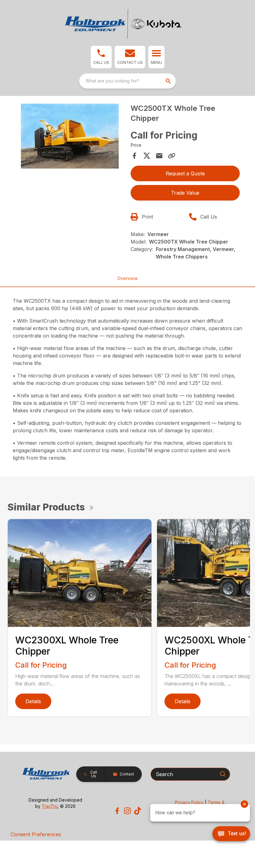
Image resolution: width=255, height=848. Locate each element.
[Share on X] (147, 155)
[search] (169, 81)
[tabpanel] (69, 137)
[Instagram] (127, 811)
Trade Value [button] (185, 193)
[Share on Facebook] (134, 155)
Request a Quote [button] (185, 173)
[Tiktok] (137, 811)
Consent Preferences (36, 834)
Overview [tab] (127, 278)
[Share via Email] (159, 155)
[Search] (222, 774)
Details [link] (33, 701)
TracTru (50, 806)
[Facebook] (117, 811)
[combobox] (127, 80)
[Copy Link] (171, 155)
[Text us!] (231, 834)
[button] (101, 57)
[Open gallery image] (69, 136)
